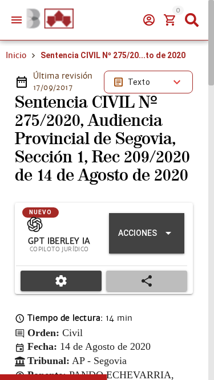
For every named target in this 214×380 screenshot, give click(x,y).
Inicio (16, 55)
